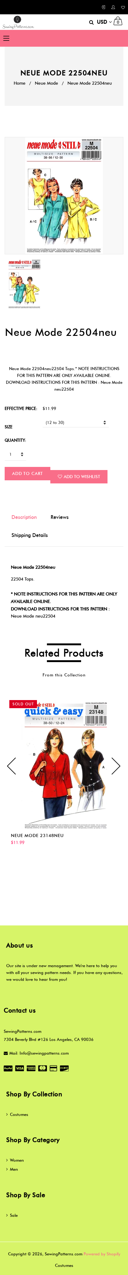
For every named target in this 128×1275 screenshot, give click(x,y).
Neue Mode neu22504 (33, 616)
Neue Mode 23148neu (37, 835)
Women (17, 1160)
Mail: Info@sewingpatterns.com (39, 1053)
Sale (14, 1215)
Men (14, 1169)
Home (19, 83)
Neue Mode (46, 83)
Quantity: (15, 440)
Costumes (19, 1114)
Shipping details (29, 535)
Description (24, 517)
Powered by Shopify (102, 1253)
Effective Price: (21, 408)
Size (8, 426)
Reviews (60, 517)
